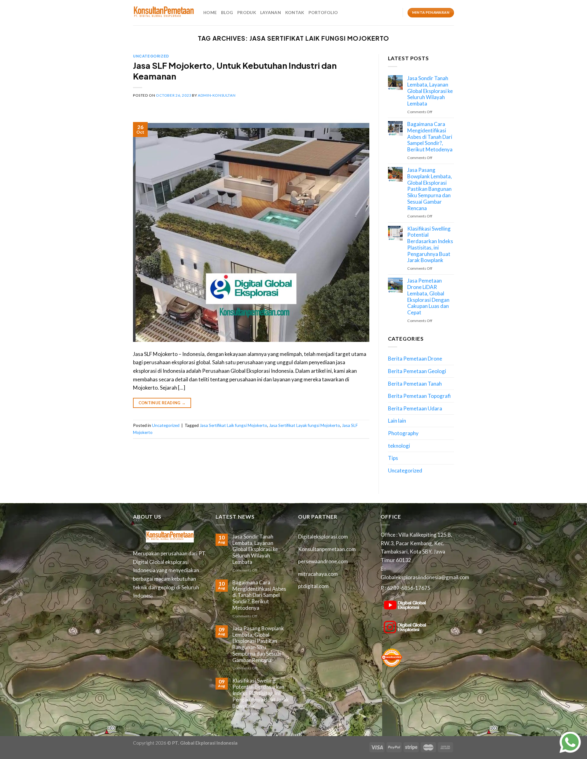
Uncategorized (151, 56)
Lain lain (397, 420)
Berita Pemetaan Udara (415, 408)
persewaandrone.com (323, 561)
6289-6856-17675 (408, 588)
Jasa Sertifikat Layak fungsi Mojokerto (304, 425)
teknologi (399, 445)
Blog (227, 12)
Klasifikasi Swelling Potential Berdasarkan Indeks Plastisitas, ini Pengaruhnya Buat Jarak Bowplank (430, 245)
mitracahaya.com (318, 574)
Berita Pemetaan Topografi (419, 396)
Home (210, 12)
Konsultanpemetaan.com (327, 549)
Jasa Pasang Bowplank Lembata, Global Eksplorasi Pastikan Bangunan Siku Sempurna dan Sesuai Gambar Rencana (429, 189)
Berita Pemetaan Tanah (415, 383)
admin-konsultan (216, 95)
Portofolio (323, 12)
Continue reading (162, 402)
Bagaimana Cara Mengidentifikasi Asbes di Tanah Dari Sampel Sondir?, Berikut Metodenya (429, 137)
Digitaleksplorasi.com (323, 536)
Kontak (294, 12)
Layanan (270, 12)
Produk (246, 12)
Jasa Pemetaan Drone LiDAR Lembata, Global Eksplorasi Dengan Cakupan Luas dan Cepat (428, 297)
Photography (403, 433)
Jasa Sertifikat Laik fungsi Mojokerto (233, 425)
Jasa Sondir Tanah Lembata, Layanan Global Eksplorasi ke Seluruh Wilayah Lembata (430, 91)
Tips (393, 458)
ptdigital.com (313, 586)
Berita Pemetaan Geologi (417, 371)
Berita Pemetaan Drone (415, 358)
